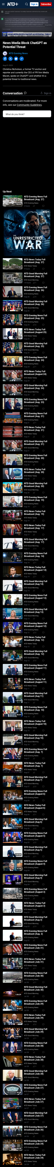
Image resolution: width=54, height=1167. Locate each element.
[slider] (27, 32)
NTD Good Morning (31, 280)
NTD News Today (30, 266)
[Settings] (50, 36)
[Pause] (4, 36)
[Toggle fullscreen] (45, 36)
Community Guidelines (29, 104)
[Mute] (9, 36)
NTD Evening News (18, 53)
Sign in (34, 4)
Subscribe (46, 4)
